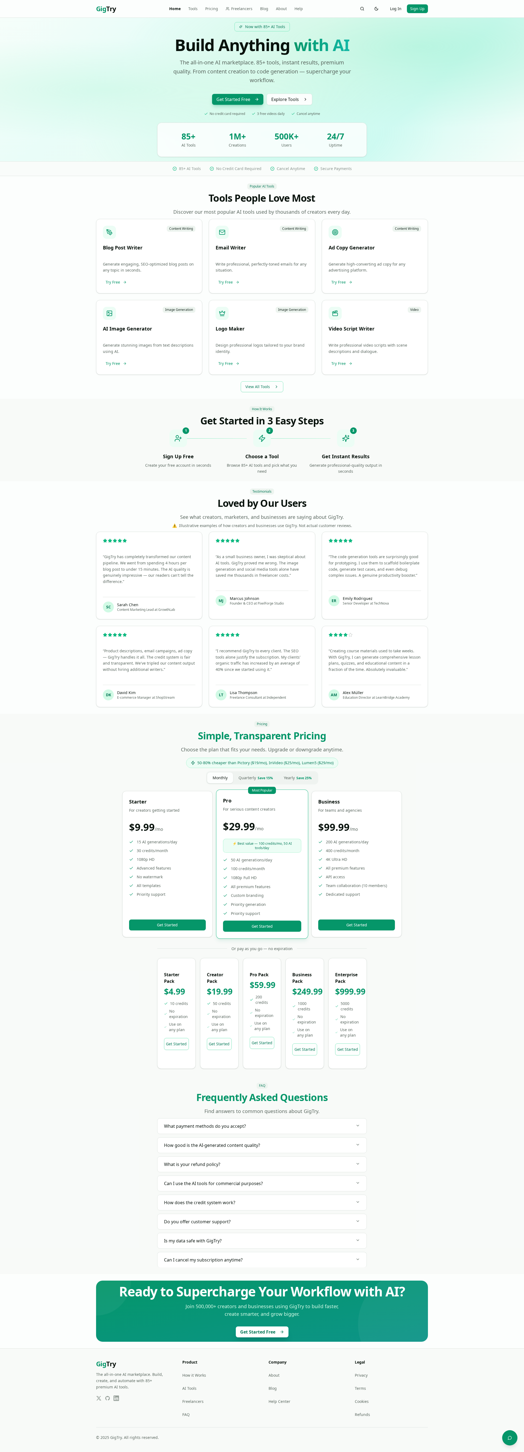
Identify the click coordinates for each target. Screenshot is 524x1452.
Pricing (211, 8)
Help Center (279, 1401)
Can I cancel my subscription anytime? (203, 1260)
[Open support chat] (509, 1437)
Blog (264, 8)
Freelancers (241, 8)
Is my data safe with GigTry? (193, 1241)
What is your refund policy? (192, 1164)
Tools (193, 8)
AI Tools (189, 1388)
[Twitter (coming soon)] (99, 1398)
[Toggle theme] (376, 9)
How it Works (194, 1375)
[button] (149, 256)
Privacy (361, 1375)
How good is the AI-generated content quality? (212, 1145)
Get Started (167, 924)
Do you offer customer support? (197, 1222)
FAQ (186, 1414)
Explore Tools (285, 99)
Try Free (113, 282)
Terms (360, 1388)
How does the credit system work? (199, 1203)
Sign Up (417, 8)
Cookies (362, 1401)
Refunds (362, 1414)
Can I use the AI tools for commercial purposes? (213, 1183)
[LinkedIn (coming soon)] (116, 1398)
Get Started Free (233, 99)
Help (298, 8)
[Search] (362, 9)
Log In (395, 8)
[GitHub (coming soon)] (107, 1398)
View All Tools (257, 386)
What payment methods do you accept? (205, 1126)
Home (175, 8)
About (281, 8)
